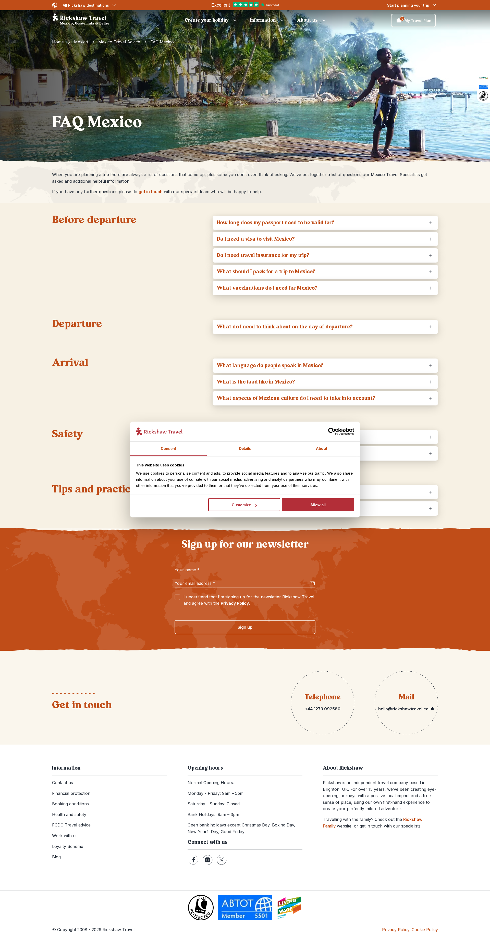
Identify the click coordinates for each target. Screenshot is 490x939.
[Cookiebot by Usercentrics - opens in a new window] (332, 431)
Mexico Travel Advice (119, 41)
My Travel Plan (416, 20)
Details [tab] (245, 448)
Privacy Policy (235, 603)
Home (58, 41)
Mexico (81, 41)
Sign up (245, 627)
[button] (211, 20)
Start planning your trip (408, 5)
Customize (241, 505)
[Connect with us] (194, 860)
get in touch (151, 191)
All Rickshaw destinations (86, 5)
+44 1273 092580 (322, 708)
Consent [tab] (168, 448)
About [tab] (321, 448)
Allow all (318, 505)
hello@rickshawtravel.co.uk (406, 708)
